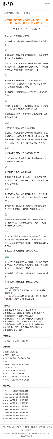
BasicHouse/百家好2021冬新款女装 (16, 406)
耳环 (19, 288)
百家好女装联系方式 (12, 355)
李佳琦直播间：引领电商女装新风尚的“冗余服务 (24, 319)
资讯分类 (7, 336)
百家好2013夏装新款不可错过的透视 (17, 380)
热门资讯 (7, 347)
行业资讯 (16, 341)
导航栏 (47, 3)
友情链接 (26, 427)
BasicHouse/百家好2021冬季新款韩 (16, 403)
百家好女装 (11, 427)
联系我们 (28, 430)
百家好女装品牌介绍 (12, 352)
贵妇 (16, 288)
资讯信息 (27, 13)
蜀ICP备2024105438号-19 (40, 433)
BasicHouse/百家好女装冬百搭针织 (16, 412)
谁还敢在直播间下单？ (14, 330)
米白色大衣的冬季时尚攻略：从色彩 (17, 364)
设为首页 (42, 427)
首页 (18, 13)
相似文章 (7, 306)
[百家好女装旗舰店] (26, 4)
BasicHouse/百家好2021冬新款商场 (16, 400)
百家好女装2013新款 (12, 367)
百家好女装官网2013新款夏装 (15, 371)
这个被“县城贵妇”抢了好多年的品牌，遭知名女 (23, 327)
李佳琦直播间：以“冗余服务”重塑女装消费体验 (23, 322)
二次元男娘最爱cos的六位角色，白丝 (17, 358)
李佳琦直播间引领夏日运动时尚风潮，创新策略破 (24, 324)
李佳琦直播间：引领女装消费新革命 (19, 316)
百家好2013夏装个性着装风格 (15, 374)
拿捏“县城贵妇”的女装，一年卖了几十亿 (21, 310)
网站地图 (34, 427)
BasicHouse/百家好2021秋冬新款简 (16, 394)
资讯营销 (25, 341)
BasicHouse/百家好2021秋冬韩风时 (16, 397)
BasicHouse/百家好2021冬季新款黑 (16, 409)
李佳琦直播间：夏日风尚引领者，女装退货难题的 (24, 313)
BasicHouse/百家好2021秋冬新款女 (16, 391)
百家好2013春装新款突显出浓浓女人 (17, 377)
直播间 (12, 288)
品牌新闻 (8, 341)
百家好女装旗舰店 (17, 433)
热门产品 (7, 386)
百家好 (7, 361)
